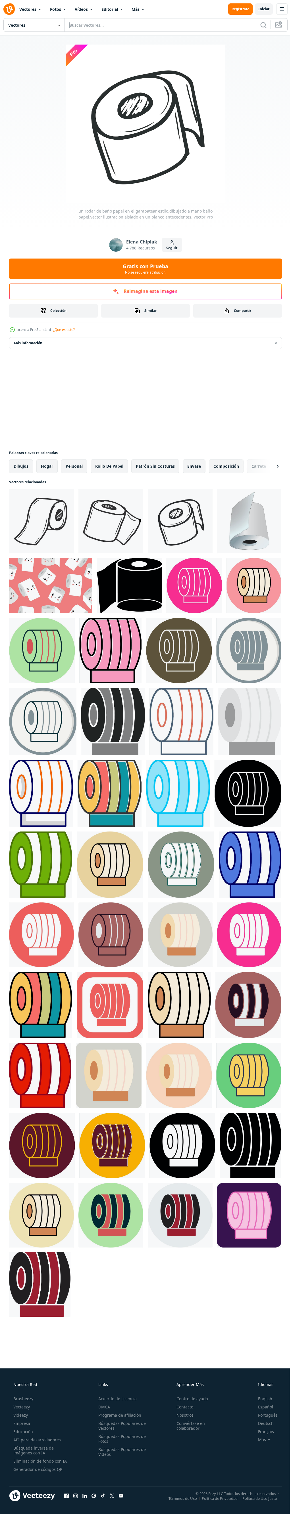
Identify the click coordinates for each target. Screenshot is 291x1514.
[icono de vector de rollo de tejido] (194, 585)
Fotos (55, 9)
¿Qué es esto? (64, 329)
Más (136, 9)
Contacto (182, 1407)
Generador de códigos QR (37, 1469)
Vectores (27, 9)
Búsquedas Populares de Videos (120, 1452)
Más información (28, 343)
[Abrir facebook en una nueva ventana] (66, 1495)
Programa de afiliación (118, 1415)
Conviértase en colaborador (188, 1426)
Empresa (21, 1423)
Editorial (109, 9)
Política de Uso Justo (255, 1498)
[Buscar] (259, 25)
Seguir (169, 247)
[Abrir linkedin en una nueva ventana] (84, 1495)
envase (194, 466)
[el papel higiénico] (129, 585)
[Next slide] (268, 466)
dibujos (21, 466)
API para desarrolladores (36, 1439)
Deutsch (262, 1423)
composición (226, 466)
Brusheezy (23, 1398)
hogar (47, 466)
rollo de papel (109, 466)
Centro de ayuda (189, 1398)
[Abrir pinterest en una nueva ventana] (94, 1495)
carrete (258, 466)
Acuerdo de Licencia (116, 1398)
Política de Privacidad (215, 1498)
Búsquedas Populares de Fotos (120, 1439)
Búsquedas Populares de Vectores (120, 1426)
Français (262, 1431)
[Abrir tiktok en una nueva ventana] (103, 1495)
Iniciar (259, 9)
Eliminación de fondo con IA (39, 1461)
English (261, 1398)
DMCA (102, 1407)
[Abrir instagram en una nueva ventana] (75, 1495)
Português (264, 1415)
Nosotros (182, 1415)
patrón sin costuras (155, 466)
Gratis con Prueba (143, 269)
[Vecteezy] (9, 9)
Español (261, 1407)
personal (74, 466)
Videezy (20, 1415)
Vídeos (81, 9)
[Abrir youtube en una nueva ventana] (121, 1495)
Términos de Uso (178, 1498)
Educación (22, 1431)
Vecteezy (21, 1407)
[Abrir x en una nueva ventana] (112, 1495)
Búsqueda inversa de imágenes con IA (33, 1450)
